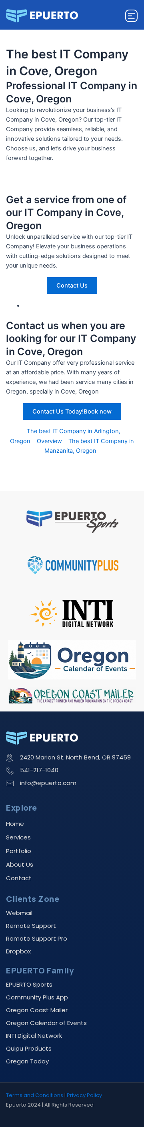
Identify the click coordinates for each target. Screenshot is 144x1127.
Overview (49, 441)
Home (15, 823)
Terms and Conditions (34, 1095)
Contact (19, 878)
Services (18, 837)
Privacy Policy (84, 1095)
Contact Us (72, 285)
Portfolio (18, 851)
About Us (19, 864)
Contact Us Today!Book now (72, 411)
